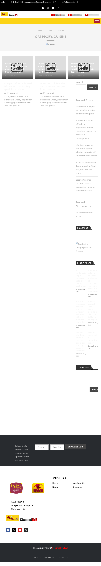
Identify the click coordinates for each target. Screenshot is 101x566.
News (55, 487)
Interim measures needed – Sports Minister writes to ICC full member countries (80, 312)
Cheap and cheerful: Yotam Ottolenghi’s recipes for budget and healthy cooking (49, 67)
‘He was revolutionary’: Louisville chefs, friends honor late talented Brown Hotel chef (16, 67)
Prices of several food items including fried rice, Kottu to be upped (92, 310)
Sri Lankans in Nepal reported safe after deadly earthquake (85, 110)
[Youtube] (53, 8)
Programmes (48, 557)
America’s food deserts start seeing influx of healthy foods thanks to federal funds (82, 67)
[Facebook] (43, 8)
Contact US (63, 557)
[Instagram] (58, 8)
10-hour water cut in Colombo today (92, 337)
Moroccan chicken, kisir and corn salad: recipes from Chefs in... (52, 86)
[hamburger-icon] (97, 21)
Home (39, 31)
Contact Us (79, 483)
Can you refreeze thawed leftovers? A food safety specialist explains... (18, 86)
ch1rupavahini (12, 75)
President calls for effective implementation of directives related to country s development (93, 281)
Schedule (77, 487)
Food (50, 31)
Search (79, 82)
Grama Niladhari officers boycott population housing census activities (81, 341)
